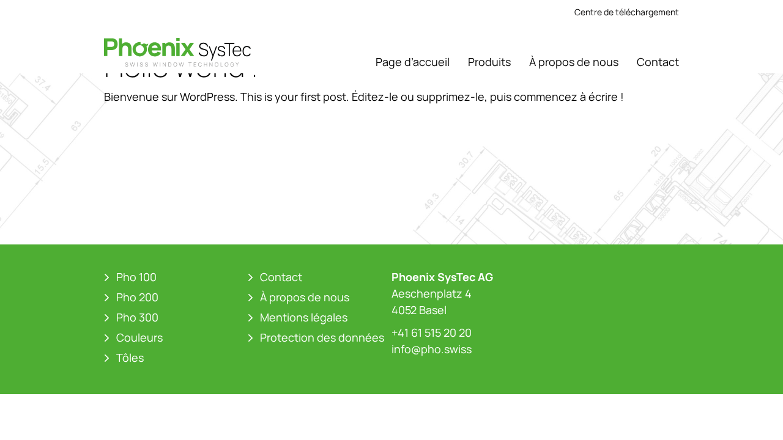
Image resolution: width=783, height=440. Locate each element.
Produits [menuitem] (489, 61)
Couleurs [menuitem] (139, 337)
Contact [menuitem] (658, 61)
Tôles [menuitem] (130, 357)
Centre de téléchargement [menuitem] (626, 12)
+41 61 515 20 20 (432, 332)
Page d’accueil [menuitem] (413, 61)
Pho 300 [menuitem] (137, 317)
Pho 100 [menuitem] (136, 277)
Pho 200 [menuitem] (137, 297)
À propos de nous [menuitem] (573, 61)
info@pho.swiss (432, 349)
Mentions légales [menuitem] (303, 317)
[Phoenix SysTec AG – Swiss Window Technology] (177, 52)
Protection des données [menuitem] (322, 337)
